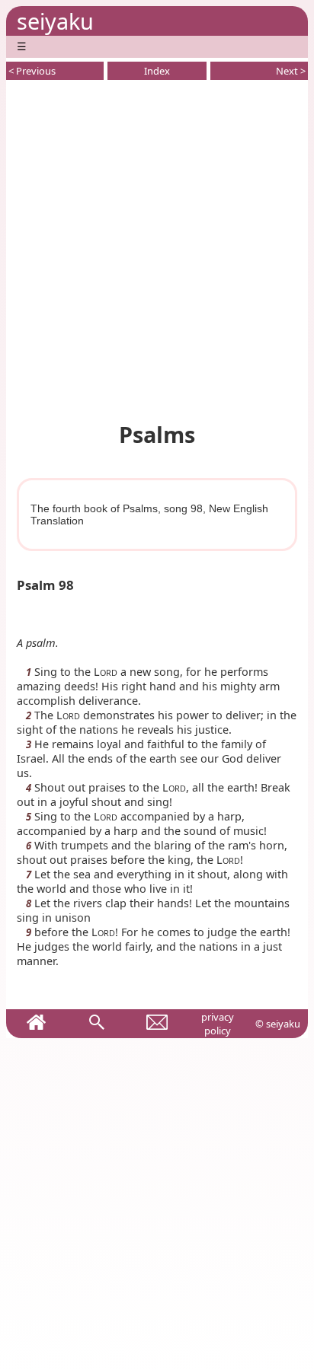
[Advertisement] (157, 248)
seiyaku (55, 21)
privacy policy (217, 1023)
